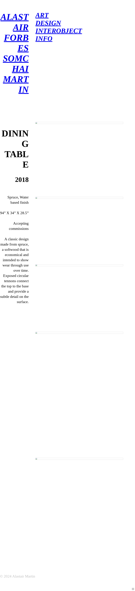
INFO (43, 38)
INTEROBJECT (58, 31)
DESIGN (48, 23)
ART (42, 15)
